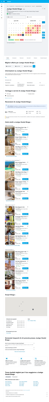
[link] (11, 156)
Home (7, 6)
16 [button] (22, 30)
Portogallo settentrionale (18, 6)
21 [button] (18, 32)
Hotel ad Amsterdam (8, 382)
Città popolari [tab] (8, 376)
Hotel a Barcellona (8, 381)
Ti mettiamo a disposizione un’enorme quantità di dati (15, 394)
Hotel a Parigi (21, 385)
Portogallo (11, 6)
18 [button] (11, 32)
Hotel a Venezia (21, 382)
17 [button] (9, 32)
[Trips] (1, 15)
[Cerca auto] (1, 8)
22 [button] (20, 32)
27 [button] (39, 32)
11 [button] (11, 30)
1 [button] (20, 25)
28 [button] (18, 34)
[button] (2, 1)
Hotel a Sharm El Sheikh (23, 381)
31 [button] (9, 37)
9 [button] (30, 28)
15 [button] (20, 30)
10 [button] (9, 30)
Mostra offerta (25, 134)
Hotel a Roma (7, 384)
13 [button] (39, 28)
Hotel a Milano (35, 385)
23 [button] (22, 32)
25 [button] (11, 34)
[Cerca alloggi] (1, 6)
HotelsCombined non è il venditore (11, 392)
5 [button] (37, 25)
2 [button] (30, 25)
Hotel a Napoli (21, 384)
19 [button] (13, 32)
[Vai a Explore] (1, 12)
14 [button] (18, 30)
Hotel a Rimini (35, 381)
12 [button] (13, 30)
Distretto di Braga (27, 6)
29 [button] (20, 34)
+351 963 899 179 (10, 12)
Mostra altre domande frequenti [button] (20, 351)
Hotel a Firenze (35, 384)
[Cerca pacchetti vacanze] (1, 10)
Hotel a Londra (7, 385)
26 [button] (13, 34)
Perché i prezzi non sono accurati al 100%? (13, 396)
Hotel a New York (36, 382)
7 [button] (18, 28)
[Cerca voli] (1, 4)
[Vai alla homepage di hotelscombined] (7, 1)
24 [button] (9, 34)
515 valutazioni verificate (15, 13)
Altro (6, 77)
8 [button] (20, 28)
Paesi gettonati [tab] (14, 376)
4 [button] (11, 28)
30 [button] (22, 34)
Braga (33, 6)
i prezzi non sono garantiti (26, 390)
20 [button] (39, 30)
